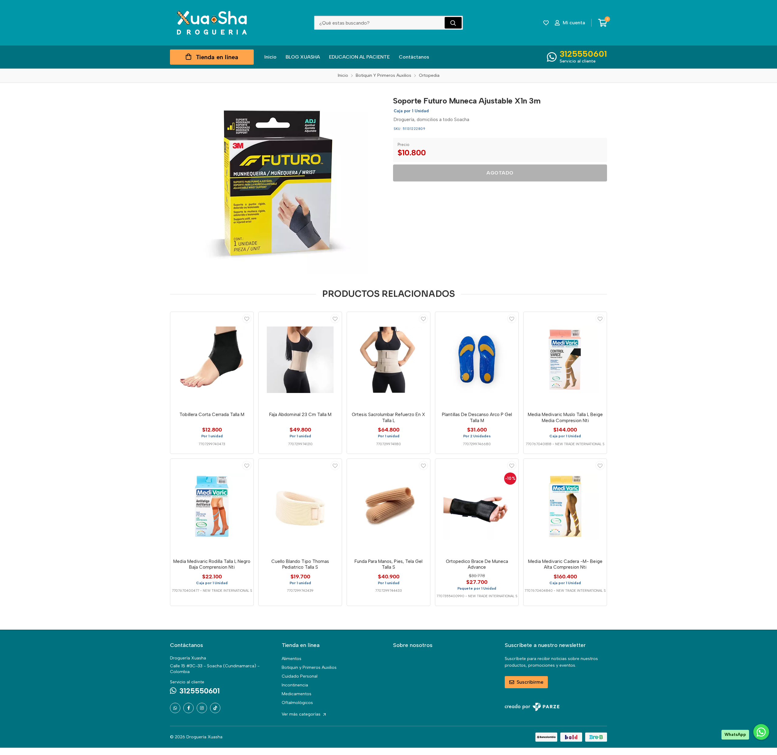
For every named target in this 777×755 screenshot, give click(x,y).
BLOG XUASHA (303, 57)
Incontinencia (295, 685)
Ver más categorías (302, 714)
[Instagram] (202, 708)
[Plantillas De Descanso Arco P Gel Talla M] (476, 359)
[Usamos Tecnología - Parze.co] (532, 707)
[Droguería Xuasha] (212, 22)
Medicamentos (296, 693)
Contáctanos (414, 57)
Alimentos (291, 658)
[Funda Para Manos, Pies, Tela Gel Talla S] (388, 506)
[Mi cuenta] (246, 318)
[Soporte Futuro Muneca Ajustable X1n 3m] (277, 183)
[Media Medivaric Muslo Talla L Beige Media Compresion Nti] (565, 359)
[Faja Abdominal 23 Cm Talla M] (300, 359)
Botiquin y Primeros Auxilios (309, 667)
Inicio (270, 57)
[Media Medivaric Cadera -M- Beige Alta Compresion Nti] (565, 506)
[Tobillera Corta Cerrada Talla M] (211, 359)
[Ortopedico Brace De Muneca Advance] (476, 506)
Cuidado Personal (299, 676)
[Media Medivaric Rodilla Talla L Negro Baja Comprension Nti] (211, 506)
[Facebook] (188, 708)
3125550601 (583, 53)
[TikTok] (215, 708)
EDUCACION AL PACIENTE (359, 57)
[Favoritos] (546, 22)
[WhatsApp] (175, 708)
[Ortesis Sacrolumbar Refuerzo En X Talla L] (388, 359)
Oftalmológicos (297, 702)
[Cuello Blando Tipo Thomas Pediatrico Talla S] (300, 506)
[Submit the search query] (453, 23)
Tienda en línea (217, 57)
